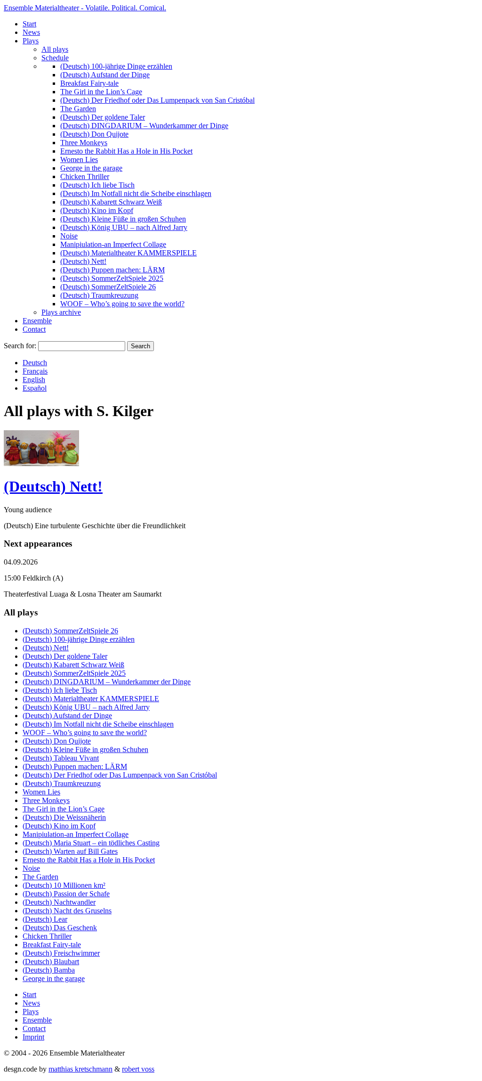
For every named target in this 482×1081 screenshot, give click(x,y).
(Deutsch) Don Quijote (94, 134)
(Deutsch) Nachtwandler (59, 902)
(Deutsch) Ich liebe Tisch (97, 185)
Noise (69, 236)
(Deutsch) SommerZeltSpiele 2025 (111, 278)
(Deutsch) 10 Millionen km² (64, 885)
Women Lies (79, 160)
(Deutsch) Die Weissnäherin (64, 817)
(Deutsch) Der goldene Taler (102, 117)
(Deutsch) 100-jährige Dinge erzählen (116, 66)
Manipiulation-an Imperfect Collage (113, 244)
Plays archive (61, 312)
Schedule (55, 58)
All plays (54, 49)
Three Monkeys (83, 143)
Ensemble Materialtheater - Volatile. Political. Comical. (85, 8)
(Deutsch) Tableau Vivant (61, 758)
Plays (31, 41)
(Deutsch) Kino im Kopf (96, 210)
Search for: (20, 346)
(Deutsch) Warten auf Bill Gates (70, 851)
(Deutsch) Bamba (49, 970)
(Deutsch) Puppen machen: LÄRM (112, 270)
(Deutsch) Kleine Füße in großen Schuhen (123, 219)
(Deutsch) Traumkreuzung (99, 295)
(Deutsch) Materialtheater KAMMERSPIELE (128, 253)
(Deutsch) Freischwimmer (61, 953)
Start (29, 24)
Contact (34, 329)
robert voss (138, 1069)
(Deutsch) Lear (45, 919)
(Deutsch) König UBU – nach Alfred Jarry (123, 227)
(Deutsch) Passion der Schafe (66, 894)
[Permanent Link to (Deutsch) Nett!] (41, 463)
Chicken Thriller (84, 176)
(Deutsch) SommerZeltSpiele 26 (108, 287)
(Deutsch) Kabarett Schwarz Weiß (111, 202)
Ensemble (37, 321)
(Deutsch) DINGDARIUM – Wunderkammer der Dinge (144, 126)
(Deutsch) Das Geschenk (60, 928)
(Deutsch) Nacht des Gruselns (67, 911)
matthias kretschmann (80, 1069)
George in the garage (91, 168)
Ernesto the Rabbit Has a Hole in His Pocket (126, 151)
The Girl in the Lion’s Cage (101, 92)
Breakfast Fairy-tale (89, 83)
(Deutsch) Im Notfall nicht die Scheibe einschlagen (135, 193)
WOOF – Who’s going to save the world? (122, 304)
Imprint (33, 1037)
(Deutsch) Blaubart (51, 962)
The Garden (78, 109)
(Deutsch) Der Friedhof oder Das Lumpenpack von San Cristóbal (157, 100)
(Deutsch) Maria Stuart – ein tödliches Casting (91, 843)
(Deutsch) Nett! (83, 261)
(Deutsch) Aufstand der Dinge (105, 75)
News (31, 32)
